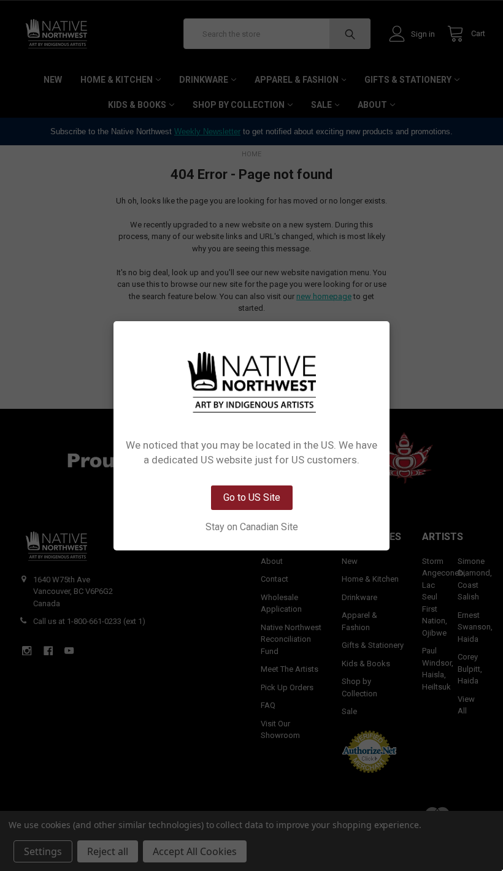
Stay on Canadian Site (251, 527)
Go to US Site (251, 497)
